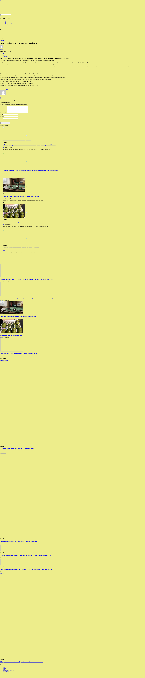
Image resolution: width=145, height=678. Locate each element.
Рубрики (4, 2)
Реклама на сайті (6, 7)
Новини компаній (8, 5)
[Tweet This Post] (4, 152)
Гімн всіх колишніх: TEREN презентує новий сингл (10, 259)
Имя (1, 114)
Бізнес (4, 669)
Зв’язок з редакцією (6, 8)
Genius (1, 49)
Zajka (7, 89)
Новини (6, 4)
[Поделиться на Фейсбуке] (3, 152)
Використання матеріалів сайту (9, 670)
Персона (4, 668)
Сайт (1, 118)
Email (1, 116)
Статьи (6, 3)
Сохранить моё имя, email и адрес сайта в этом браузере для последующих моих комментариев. (20, 120)
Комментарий (3, 112)
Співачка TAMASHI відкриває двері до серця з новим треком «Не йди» (14, 257)
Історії (6, 6)
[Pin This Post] (5, 152)
